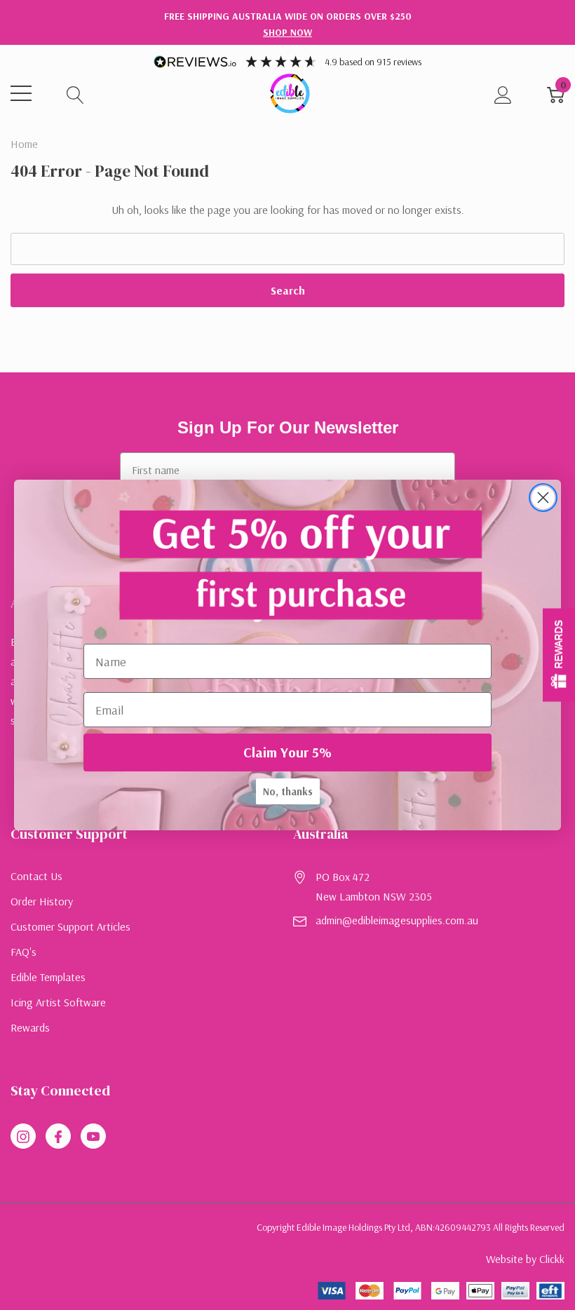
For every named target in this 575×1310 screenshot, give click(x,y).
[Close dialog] (543, 497)
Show (559, 655)
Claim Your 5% (287, 752)
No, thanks (288, 791)
